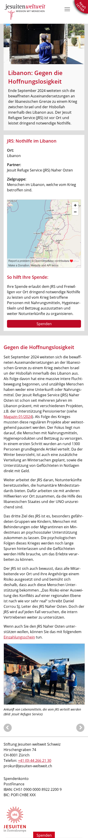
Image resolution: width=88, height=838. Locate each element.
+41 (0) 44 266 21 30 (34, 760)
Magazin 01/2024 (18, 416)
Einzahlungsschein (19, 637)
